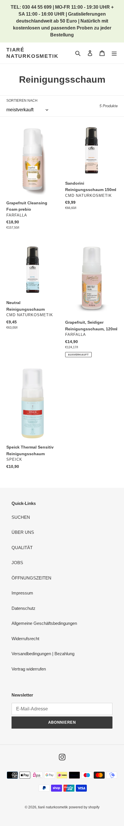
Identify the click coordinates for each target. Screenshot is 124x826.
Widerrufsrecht (25, 638)
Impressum (22, 592)
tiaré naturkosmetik (32, 53)
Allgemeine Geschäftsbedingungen (44, 623)
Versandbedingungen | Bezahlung (43, 653)
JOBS (17, 562)
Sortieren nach (21, 101)
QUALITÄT (22, 547)
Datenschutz (23, 608)
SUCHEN (21, 517)
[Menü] (114, 53)
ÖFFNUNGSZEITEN (31, 577)
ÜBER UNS (23, 532)
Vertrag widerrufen (29, 668)
